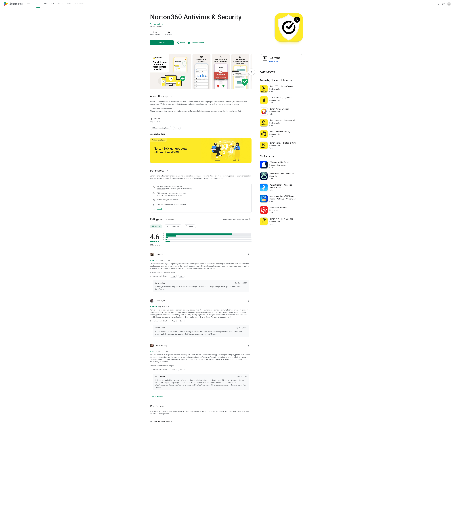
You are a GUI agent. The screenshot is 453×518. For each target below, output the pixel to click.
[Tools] (177, 128)
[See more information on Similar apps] (278, 156)
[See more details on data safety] (158, 209)
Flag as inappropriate (161, 421)
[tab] (29, 4)
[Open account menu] (449, 4)
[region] (197, 33)
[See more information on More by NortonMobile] (291, 80)
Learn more (161, 189)
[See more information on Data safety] (167, 170)
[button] (170, 71)
